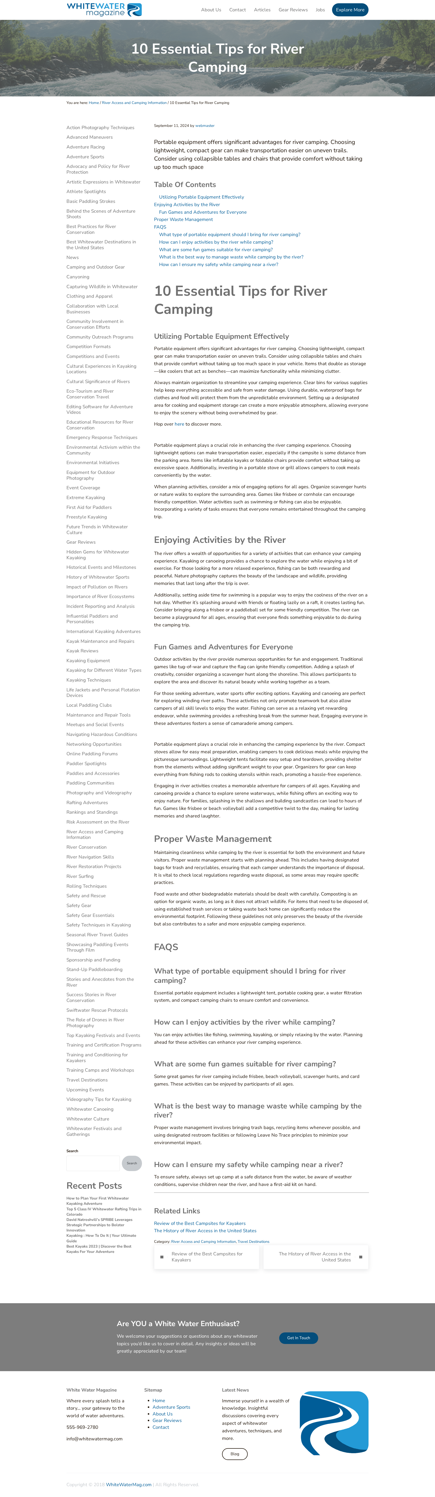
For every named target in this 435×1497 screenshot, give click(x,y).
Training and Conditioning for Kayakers (97, 1058)
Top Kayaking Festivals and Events (103, 1035)
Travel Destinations (253, 1241)
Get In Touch (298, 1338)
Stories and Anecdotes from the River (100, 982)
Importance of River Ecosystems (100, 596)
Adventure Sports (85, 157)
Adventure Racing (85, 147)
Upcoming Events (85, 1090)
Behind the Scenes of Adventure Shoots (100, 214)
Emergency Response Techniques (101, 437)
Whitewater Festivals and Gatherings (94, 1131)
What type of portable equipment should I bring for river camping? (229, 234)
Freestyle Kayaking (86, 517)
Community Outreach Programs (99, 337)
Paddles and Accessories (93, 773)
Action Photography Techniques (100, 127)
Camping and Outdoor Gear (95, 267)
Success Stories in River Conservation (91, 997)
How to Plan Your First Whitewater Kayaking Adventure (97, 1201)
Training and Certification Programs (103, 1045)
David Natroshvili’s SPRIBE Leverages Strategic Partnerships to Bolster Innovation (99, 1225)
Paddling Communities (90, 783)
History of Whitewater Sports (97, 577)
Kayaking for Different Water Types (103, 670)
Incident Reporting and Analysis (100, 606)
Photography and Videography (99, 793)
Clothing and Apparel (89, 296)
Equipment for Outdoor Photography (90, 475)
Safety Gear (78, 905)
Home (159, 1400)
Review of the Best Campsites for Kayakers (200, 1223)
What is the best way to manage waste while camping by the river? (231, 257)
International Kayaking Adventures (103, 631)
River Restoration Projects (93, 866)
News (72, 257)
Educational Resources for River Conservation (99, 425)
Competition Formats (88, 346)
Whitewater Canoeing (90, 1109)
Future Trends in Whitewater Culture (97, 529)
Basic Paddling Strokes (90, 201)
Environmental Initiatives (92, 462)
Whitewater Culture (87, 1119)
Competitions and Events (93, 356)
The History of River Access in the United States (205, 1230)
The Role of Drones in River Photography (95, 1023)
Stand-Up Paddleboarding (94, 969)
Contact (161, 1427)
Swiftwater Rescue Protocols (97, 1010)
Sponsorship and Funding (93, 960)
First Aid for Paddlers (89, 507)
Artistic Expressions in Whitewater (103, 182)
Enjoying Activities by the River (187, 204)
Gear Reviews (81, 542)
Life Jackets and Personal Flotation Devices (103, 693)
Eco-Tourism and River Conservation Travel (90, 394)
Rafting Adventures (87, 802)
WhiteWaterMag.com (129, 1484)
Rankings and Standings (92, 812)
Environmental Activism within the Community (103, 450)
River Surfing (80, 876)
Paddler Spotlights (86, 763)
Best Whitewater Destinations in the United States (101, 245)
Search (72, 1150)
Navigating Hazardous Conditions (101, 734)
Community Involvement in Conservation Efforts (95, 324)
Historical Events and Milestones (101, 567)
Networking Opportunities (94, 744)
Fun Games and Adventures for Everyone (203, 212)
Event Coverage (83, 487)
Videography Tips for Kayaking (98, 1099)
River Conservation (86, 847)
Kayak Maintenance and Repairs (100, 641)
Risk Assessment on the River (97, 822)
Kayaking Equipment (88, 660)
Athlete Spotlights (86, 191)
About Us (163, 1414)
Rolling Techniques (86, 886)
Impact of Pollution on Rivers (97, 587)
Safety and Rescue (86, 895)
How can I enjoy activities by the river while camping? (216, 242)
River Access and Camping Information (203, 1241)
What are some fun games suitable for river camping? (216, 249)
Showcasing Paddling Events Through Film (97, 947)
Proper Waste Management (183, 219)
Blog (235, 1454)
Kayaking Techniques (88, 680)
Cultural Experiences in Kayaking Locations (101, 369)
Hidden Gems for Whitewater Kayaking (97, 555)
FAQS (160, 227)
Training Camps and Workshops (100, 1070)
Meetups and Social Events (95, 724)
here (179, 424)
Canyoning (77, 277)
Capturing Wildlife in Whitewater (102, 286)
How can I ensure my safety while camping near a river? (218, 264)
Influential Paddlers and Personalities (92, 619)
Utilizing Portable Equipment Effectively (201, 197)
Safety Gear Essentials (90, 915)
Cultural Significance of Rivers (98, 381)
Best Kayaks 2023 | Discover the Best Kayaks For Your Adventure (98, 1249)
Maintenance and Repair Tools (98, 715)
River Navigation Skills (90, 857)
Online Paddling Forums (92, 754)
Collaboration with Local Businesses (92, 309)
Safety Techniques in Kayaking (98, 925)
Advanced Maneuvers (89, 137)
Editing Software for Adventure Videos (99, 409)
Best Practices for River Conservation (91, 229)
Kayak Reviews (82, 651)
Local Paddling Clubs (89, 705)
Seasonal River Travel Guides (97, 934)
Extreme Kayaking (85, 497)
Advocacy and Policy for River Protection (98, 169)
